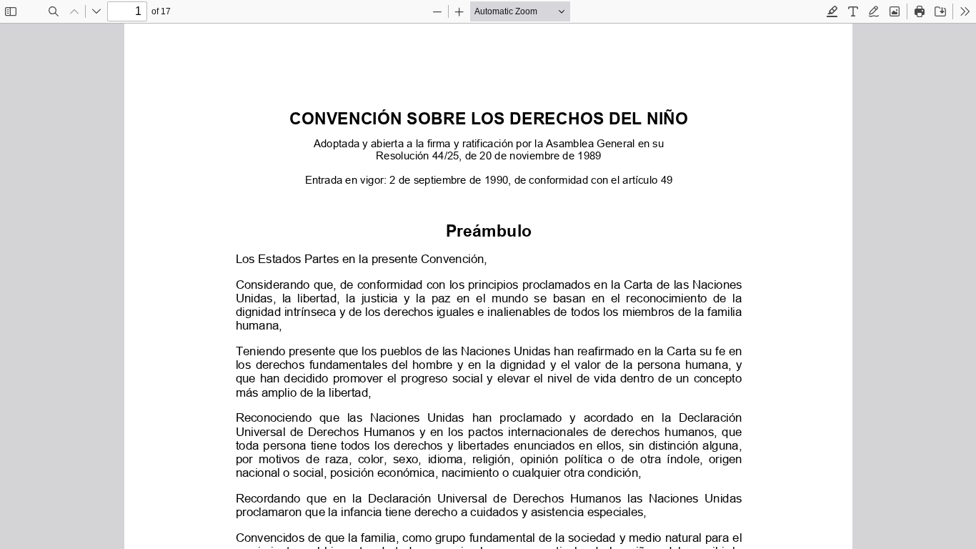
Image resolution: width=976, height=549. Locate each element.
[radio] (832, 11)
